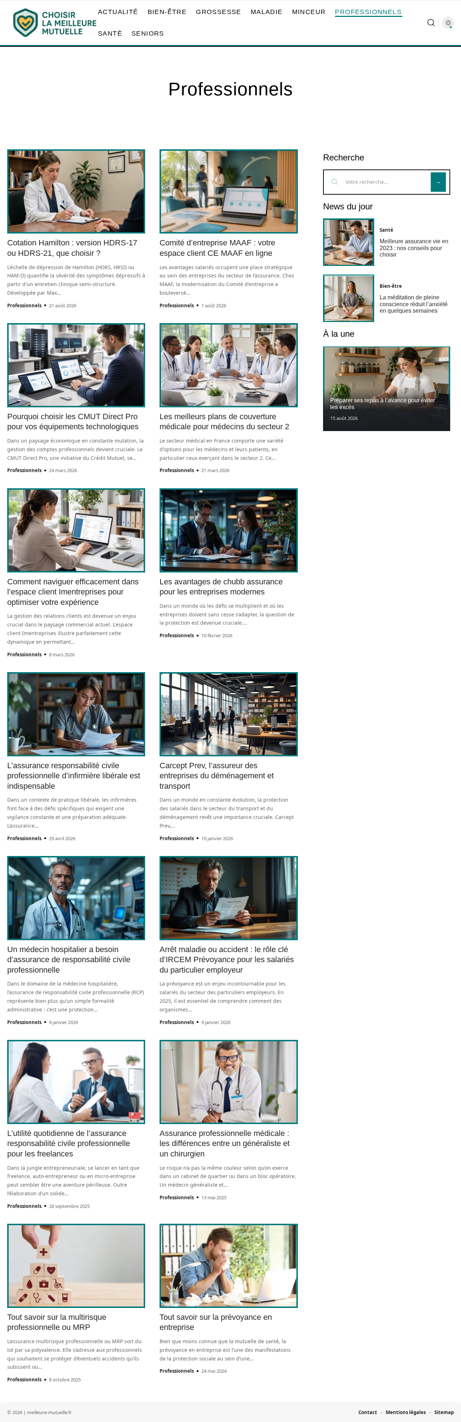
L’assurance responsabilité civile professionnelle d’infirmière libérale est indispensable (73, 776)
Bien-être (391, 286)
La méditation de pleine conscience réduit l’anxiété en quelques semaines (414, 304)
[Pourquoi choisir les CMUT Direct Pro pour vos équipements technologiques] (76, 365)
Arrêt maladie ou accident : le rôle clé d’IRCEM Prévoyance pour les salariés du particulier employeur (227, 959)
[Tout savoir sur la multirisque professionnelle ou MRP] (76, 1265)
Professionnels (24, 305)
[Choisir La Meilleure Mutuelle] (55, 22)
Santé (386, 230)
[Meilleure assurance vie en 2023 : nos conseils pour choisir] (348, 242)
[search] (431, 23)
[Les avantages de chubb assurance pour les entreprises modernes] (228, 530)
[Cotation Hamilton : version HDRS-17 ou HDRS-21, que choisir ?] (76, 191)
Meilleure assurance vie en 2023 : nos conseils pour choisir (414, 248)
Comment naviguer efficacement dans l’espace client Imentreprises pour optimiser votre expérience (73, 592)
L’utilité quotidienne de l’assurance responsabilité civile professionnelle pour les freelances (68, 1143)
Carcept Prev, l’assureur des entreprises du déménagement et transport (217, 776)
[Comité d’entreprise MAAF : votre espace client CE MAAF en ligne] (228, 191)
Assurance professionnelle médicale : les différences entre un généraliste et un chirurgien (225, 1143)
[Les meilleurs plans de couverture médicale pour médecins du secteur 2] (228, 365)
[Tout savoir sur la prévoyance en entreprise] (228, 1265)
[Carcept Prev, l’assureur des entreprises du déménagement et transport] (228, 714)
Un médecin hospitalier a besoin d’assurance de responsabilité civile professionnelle (68, 959)
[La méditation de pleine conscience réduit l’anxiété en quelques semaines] (348, 299)
